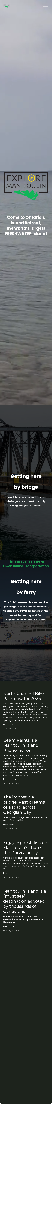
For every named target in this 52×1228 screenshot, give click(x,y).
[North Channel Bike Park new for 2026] (26, 688)
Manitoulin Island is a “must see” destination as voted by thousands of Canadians (24, 901)
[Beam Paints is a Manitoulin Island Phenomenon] (26, 734)
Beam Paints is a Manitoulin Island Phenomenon (21, 745)
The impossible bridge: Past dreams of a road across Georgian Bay (24, 804)
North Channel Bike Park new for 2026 (23, 696)
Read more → (10, 724)
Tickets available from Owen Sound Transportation (26, 564)
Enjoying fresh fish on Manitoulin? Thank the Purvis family (25, 847)
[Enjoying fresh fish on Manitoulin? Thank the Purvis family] (26, 835)
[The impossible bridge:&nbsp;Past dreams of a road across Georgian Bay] (26, 790)
